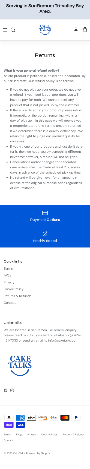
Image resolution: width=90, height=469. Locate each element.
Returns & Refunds (17, 296)
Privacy (9, 282)
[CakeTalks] (45, 30)
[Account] (75, 30)
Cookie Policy (14, 289)
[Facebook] (5, 390)
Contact (10, 303)
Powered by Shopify (38, 453)
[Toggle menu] (5, 30)
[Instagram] (12, 390)
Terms (8, 268)
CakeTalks (19, 453)
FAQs (7, 275)
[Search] (15, 30)
